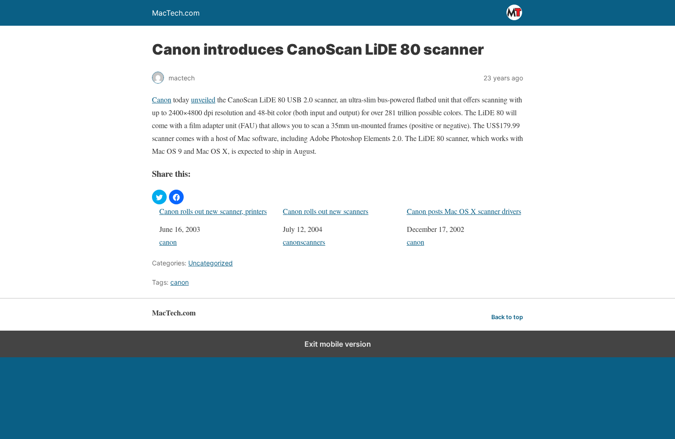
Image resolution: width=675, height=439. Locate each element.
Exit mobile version (337, 344)
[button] (159, 197)
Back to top (507, 317)
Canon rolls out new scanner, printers (213, 211)
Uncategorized (210, 263)
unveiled (203, 99)
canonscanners (304, 242)
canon (168, 242)
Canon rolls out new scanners (325, 211)
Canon (161, 99)
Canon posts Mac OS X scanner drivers (464, 211)
